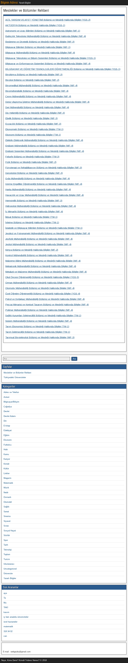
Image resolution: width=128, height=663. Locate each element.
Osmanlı (7, 497)
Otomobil (8, 502)
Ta (5, 598)
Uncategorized (10, 569)
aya (5, 593)
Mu (5, 603)
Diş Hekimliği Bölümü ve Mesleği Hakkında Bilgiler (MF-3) (35, 112)
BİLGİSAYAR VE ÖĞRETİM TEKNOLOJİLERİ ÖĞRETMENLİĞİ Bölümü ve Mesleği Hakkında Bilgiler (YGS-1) (62, 69)
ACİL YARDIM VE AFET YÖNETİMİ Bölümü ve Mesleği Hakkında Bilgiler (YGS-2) (47, 19)
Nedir (6, 492)
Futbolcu (7, 445)
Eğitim (6, 435)
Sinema (7, 516)
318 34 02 (8, 631)
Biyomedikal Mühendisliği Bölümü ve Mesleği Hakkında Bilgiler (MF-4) (41, 85)
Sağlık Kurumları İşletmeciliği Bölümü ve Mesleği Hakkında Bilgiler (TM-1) (43, 315)
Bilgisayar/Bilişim (11, 402)
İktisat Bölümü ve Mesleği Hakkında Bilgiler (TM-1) (31, 217)
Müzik (6, 487)
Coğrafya (8, 406)
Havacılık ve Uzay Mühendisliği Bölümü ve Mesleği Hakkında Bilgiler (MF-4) (44, 195)
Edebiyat (8, 430)
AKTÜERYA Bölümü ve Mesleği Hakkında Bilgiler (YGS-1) (35, 25)
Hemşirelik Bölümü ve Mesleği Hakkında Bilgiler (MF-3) (33, 200)
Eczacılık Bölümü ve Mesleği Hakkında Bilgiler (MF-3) (33, 123)
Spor (6, 540)
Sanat (6, 511)
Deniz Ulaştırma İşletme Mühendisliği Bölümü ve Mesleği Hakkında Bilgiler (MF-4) (47, 102)
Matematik (8, 483)
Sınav (6, 526)
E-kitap (7, 426)
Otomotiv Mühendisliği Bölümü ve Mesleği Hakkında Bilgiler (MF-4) (39, 288)
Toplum (7, 554)
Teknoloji (8, 550)
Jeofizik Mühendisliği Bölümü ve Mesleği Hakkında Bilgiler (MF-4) (39, 239)
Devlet (6, 411)
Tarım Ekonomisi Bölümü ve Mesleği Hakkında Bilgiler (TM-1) (37, 326)
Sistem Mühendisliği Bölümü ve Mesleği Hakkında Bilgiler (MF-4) (38, 321)
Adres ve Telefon (11, 392)
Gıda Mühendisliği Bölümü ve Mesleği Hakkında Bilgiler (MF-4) (37, 178)
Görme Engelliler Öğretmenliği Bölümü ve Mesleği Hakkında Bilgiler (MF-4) (43, 184)
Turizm (7, 559)
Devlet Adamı (10, 416)
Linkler (7, 473)
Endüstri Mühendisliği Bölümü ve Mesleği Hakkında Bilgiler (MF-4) (39, 145)
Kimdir (6, 464)
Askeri (6, 397)
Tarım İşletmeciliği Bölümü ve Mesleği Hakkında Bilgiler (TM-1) (37, 332)
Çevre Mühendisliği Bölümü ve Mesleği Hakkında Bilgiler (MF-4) (38, 96)
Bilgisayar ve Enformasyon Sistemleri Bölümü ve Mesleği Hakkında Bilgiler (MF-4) (47, 63)
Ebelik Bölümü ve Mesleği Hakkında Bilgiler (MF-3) (31, 118)
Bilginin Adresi (9, 2)
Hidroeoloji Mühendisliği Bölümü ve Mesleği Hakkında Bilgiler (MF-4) (40, 206)
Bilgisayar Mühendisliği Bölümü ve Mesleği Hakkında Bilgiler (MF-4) (40, 52)
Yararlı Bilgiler (10, 578)
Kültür (6, 468)
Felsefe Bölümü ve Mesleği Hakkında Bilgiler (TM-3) (32, 156)
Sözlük (7, 535)
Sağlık (6, 507)
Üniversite (8, 573)
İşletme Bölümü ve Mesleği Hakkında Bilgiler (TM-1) (32, 222)
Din (5, 421)
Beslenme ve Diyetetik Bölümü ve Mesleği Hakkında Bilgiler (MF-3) (39, 41)
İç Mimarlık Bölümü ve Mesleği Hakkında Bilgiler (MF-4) (34, 211)
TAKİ (6, 607)
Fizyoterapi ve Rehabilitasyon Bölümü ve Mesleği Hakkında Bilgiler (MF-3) (43, 167)
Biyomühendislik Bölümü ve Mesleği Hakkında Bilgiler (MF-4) (36, 91)
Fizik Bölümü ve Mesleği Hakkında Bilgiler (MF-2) (30, 162)
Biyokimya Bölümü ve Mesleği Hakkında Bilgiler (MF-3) (33, 74)
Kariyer (7, 459)
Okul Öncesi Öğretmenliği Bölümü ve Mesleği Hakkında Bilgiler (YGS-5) (42, 277)
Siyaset (7, 521)
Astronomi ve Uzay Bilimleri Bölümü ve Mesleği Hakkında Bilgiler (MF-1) (42, 30)
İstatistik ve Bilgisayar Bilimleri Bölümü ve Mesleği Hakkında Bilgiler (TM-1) (43, 228)
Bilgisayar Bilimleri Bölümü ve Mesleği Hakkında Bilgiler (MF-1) (37, 47)
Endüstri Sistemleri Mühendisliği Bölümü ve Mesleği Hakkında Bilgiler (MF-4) (44, 151)
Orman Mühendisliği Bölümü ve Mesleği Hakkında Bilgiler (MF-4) (38, 282)
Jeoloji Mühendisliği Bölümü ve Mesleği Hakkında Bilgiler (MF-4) (38, 244)
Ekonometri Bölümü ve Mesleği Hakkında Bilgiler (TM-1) (34, 129)
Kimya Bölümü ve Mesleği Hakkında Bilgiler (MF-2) (31, 249)
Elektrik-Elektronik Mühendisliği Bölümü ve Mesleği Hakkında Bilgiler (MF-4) (44, 140)
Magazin (7, 478)
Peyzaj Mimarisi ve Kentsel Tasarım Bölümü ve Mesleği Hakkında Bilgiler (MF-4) (47, 304)
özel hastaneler (10, 622)
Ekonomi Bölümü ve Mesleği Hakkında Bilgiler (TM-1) (33, 134)
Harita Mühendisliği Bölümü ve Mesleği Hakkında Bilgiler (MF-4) (38, 189)
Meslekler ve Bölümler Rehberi (26, 10)
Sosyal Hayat (10, 530)
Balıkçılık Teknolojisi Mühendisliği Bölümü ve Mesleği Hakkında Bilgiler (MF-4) (45, 36)
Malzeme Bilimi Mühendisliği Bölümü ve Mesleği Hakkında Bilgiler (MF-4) (43, 260)
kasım (6, 612)
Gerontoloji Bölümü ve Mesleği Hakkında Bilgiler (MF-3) (34, 173)
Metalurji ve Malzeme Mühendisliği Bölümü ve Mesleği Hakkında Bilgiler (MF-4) (46, 271)
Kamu (6, 454)
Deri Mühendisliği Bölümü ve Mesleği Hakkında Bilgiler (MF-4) (37, 107)
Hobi (6, 449)
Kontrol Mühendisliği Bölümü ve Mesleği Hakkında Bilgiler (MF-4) (38, 255)
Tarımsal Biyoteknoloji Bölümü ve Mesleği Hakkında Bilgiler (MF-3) (39, 337)
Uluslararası (9, 564)
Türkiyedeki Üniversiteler (15, 377)
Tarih (6, 545)
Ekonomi (8, 440)
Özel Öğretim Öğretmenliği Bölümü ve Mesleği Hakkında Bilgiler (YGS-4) (42, 293)
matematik (8, 626)
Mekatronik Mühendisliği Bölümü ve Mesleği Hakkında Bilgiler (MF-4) (40, 266)
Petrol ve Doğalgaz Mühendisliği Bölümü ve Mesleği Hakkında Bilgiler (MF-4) (45, 299)
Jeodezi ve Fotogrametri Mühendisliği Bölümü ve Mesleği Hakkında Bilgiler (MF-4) (47, 233)
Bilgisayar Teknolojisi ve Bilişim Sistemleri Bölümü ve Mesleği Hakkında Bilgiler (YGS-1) (50, 58)
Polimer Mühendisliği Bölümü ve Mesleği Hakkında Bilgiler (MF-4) (39, 310)
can (5, 636)
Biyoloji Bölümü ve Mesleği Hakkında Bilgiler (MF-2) (32, 80)
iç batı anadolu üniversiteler (16, 617)
